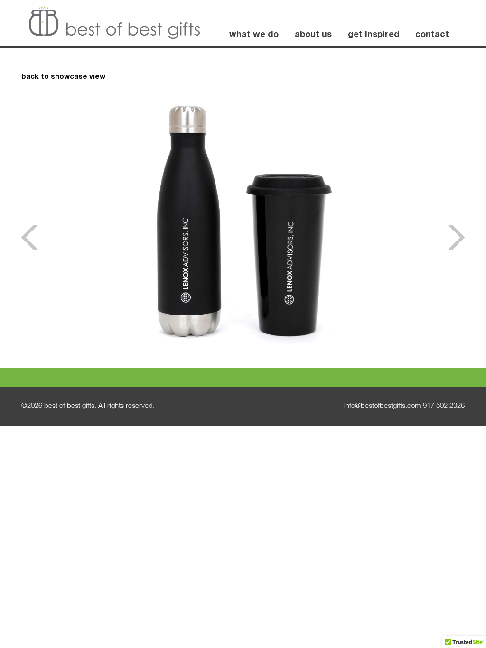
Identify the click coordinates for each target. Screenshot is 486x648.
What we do (254, 35)
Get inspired (374, 35)
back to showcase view (63, 77)
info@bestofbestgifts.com (382, 406)
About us (313, 35)
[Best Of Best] (114, 22)
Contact (432, 35)
